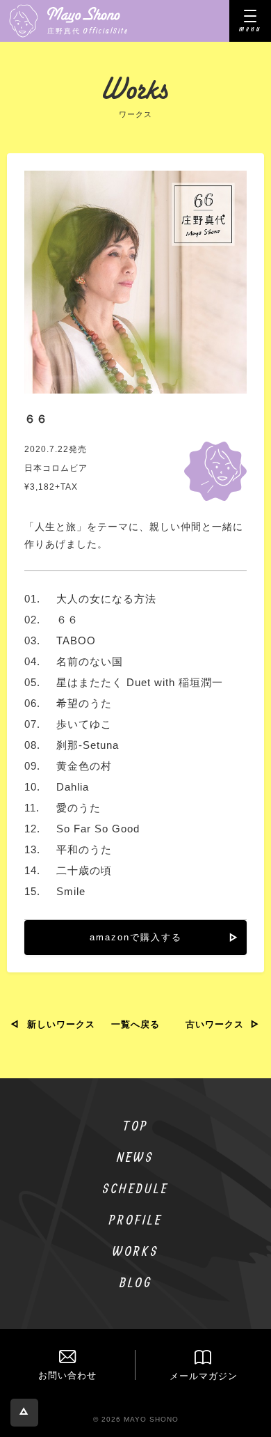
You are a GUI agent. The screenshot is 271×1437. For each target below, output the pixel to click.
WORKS (136, 1251)
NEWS (135, 1157)
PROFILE (136, 1219)
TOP (136, 1125)
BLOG (136, 1282)
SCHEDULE (135, 1188)
